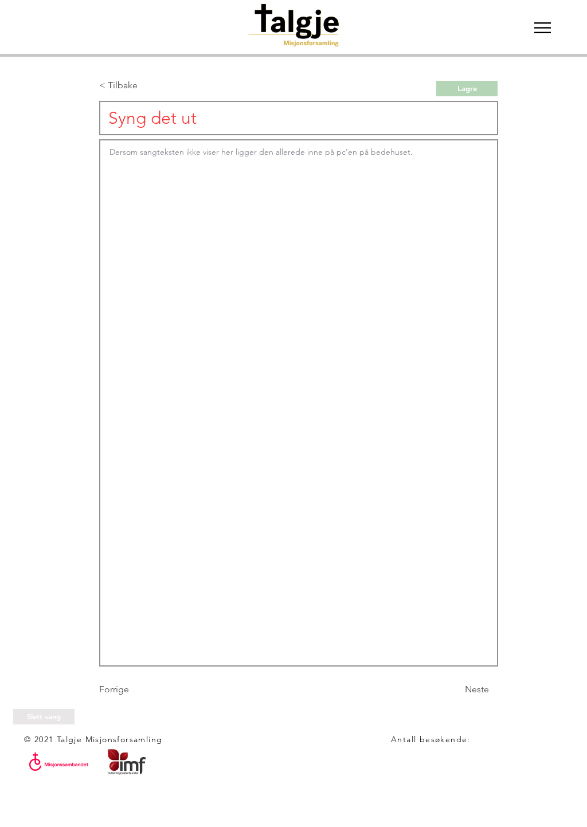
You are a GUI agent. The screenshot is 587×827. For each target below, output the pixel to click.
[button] (542, 27)
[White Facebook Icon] (17, 810)
